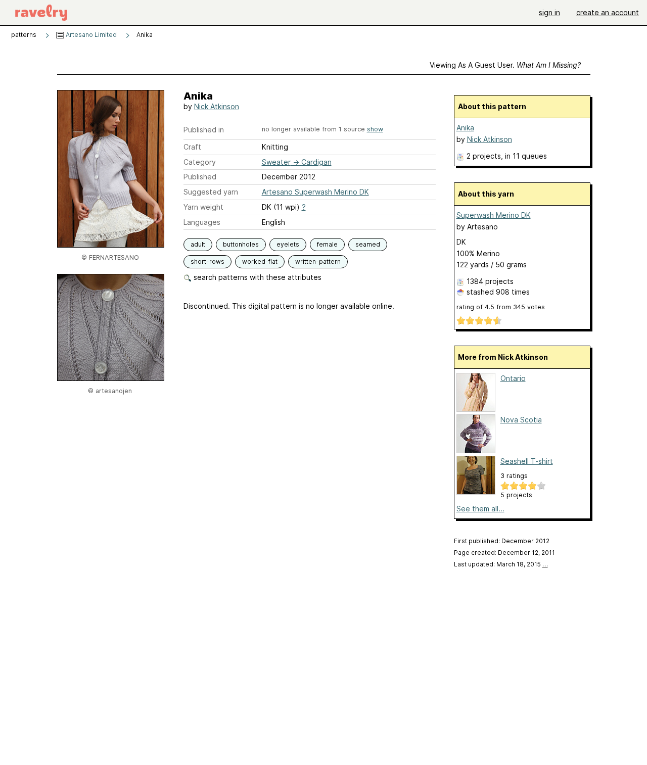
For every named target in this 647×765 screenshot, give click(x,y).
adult (198, 244)
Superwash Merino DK (493, 215)
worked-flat (260, 261)
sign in (549, 12)
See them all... (480, 508)
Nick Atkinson (216, 106)
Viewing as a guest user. (505, 65)
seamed (367, 244)
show (375, 129)
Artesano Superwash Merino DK (315, 191)
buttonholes (241, 244)
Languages (201, 222)
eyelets (287, 244)
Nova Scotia (521, 419)
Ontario (513, 378)
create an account (607, 12)
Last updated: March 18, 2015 (501, 564)
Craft (192, 146)
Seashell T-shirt (526, 461)
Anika (465, 127)
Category (199, 162)
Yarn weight (203, 207)
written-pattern (318, 261)
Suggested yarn (210, 191)
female (327, 244)
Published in (203, 129)
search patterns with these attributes (256, 277)
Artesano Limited (90, 34)
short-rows (207, 261)
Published (199, 176)
